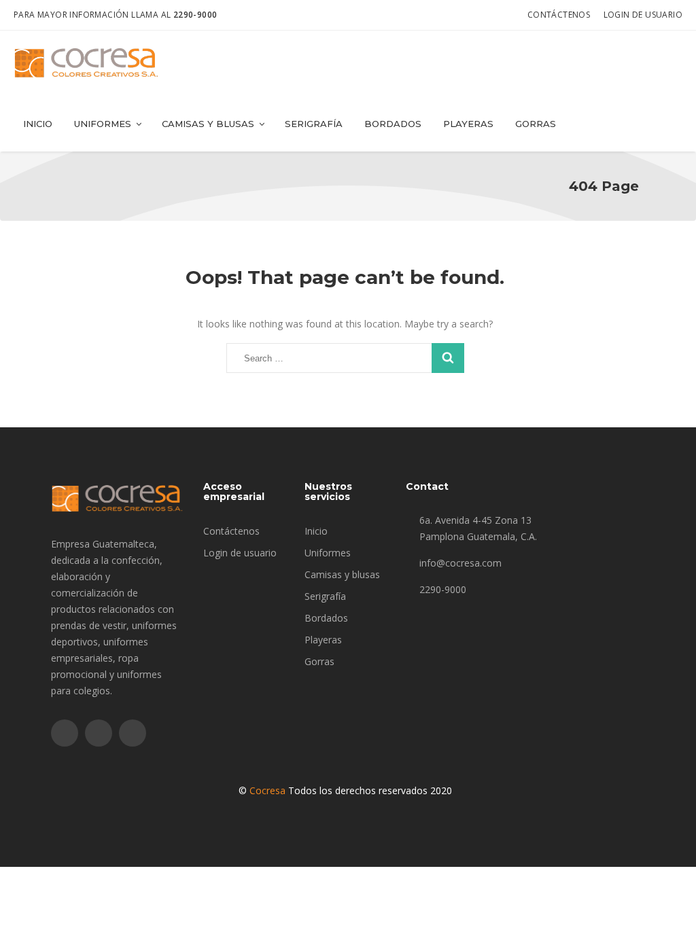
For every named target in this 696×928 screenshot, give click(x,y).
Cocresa (267, 790)
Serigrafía (314, 123)
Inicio (37, 123)
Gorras (535, 123)
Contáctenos (558, 14)
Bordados (392, 123)
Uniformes (102, 123)
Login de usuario (643, 14)
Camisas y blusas (208, 123)
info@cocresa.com (460, 562)
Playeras (468, 123)
